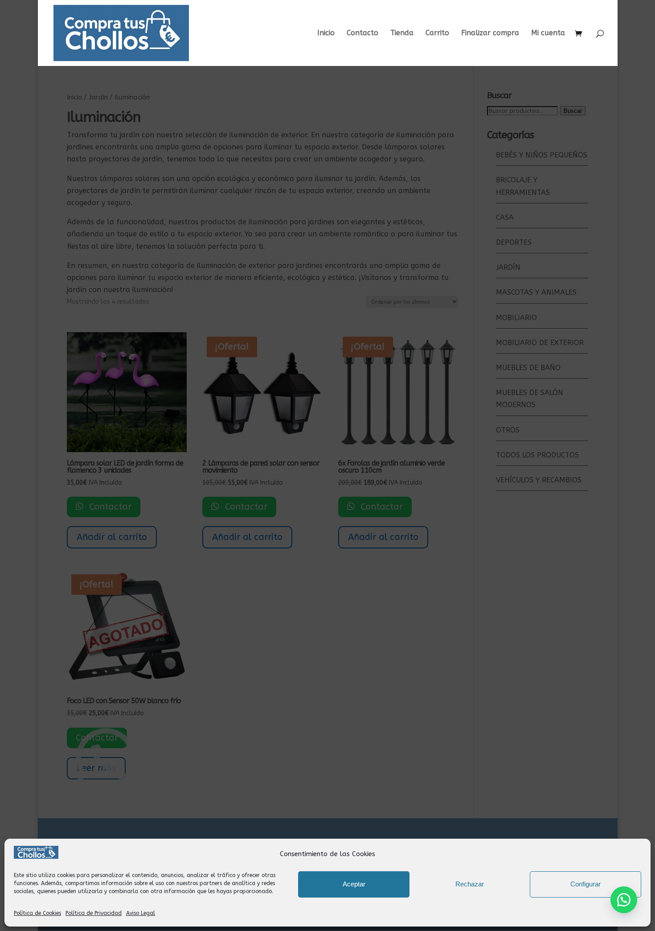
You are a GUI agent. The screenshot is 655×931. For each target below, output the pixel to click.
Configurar (585, 884)
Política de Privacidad (94, 913)
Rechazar (469, 884)
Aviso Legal (140, 913)
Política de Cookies (37, 913)
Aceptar (354, 884)
